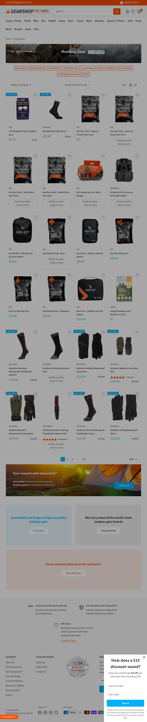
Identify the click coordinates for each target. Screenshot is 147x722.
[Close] (144, 657)
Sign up (125, 703)
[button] (9, 717)
